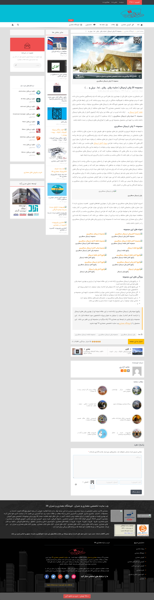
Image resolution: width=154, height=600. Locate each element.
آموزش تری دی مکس (137, 566)
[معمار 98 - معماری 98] (77, 551)
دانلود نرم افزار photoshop (27, 91)
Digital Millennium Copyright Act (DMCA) (59, 585)
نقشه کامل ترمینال (135, 112)
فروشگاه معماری (74, 24)
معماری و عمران (92, 557)
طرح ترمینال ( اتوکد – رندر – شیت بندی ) (120, 352)
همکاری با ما (106, 2)
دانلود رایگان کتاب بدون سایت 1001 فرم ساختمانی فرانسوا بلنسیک (57, 99)
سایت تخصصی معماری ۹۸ (60, 557)
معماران (142, 579)
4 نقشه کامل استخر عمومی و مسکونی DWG (58, 198)
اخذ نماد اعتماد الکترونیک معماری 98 (59, 175)
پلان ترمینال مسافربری (128, 334)
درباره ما (121, 2)
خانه (138, 24)
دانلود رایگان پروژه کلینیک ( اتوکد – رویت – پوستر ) (58, 139)
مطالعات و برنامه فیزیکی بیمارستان (59, 52)
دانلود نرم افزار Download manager (24, 114)
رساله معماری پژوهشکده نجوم (122, 404)
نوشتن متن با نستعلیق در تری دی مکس (58, 75)
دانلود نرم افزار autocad (27, 106)
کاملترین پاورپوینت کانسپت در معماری (58, 229)
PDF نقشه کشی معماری (59, 161)
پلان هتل (64, 122)
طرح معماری (140, 570)
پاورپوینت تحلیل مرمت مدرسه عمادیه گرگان (57, 214)
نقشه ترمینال (105, 91)
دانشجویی (88, 24)
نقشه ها (102, 24)
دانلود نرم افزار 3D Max (28, 99)
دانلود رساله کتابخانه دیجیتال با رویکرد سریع (93, 352)
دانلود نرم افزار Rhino (28, 129)
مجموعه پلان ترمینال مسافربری (108, 334)
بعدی (88, 349)
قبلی (127, 349)
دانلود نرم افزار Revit (28, 122)
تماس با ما (114, 2)
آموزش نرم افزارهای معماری (136, 562)
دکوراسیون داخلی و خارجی (136, 574)
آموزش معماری (126, 24)
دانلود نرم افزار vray (29, 144)
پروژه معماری (140, 549)
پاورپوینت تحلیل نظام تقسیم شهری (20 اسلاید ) (86, 419)
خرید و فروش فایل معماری (33, 172)
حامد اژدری (135, 91)
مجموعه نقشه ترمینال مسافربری (85, 334)
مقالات (113, 24)
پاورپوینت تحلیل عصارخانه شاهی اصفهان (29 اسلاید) (121, 419)
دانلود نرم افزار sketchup (27, 137)
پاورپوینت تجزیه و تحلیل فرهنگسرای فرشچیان (121, 433)
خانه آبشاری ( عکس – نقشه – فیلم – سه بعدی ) (86, 404)
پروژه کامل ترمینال (100, 143)
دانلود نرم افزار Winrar (28, 152)
